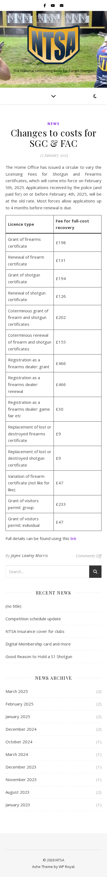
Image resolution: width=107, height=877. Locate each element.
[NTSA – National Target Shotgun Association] (53, 45)
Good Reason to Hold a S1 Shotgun (38, 656)
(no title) (13, 606)
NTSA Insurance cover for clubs (34, 631)
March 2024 (16, 754)
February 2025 (19, 704)
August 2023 (17, 792)
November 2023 (21, 779)
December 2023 (20, 767)
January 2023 (17, 804)
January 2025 (17, 716)
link (73, 538)
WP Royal (66, 866)
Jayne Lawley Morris (29, 555)
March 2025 (16, 691)
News (53, 123)
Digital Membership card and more (38, 644)
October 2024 (18, 741)
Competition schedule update (33, 618)
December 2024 (20, 729)
